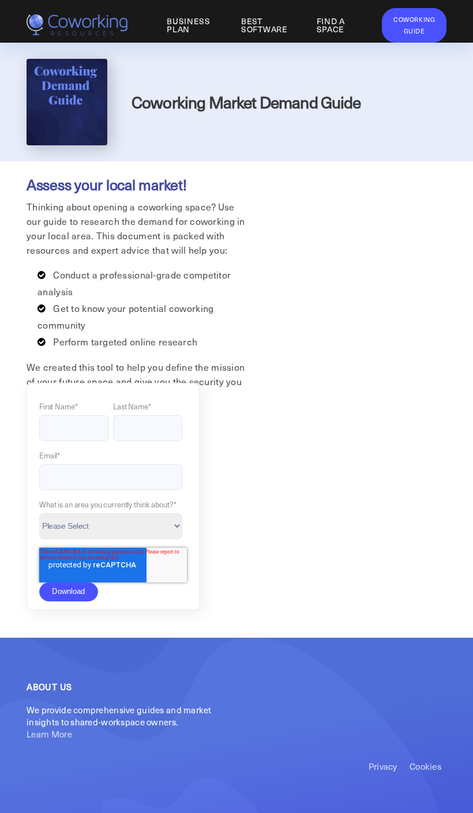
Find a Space (331, 25)
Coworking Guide (414, 25)
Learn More (49, 734)
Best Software (264, 25)
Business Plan (189, 25)
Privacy (383, 766)
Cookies (425, 766)
